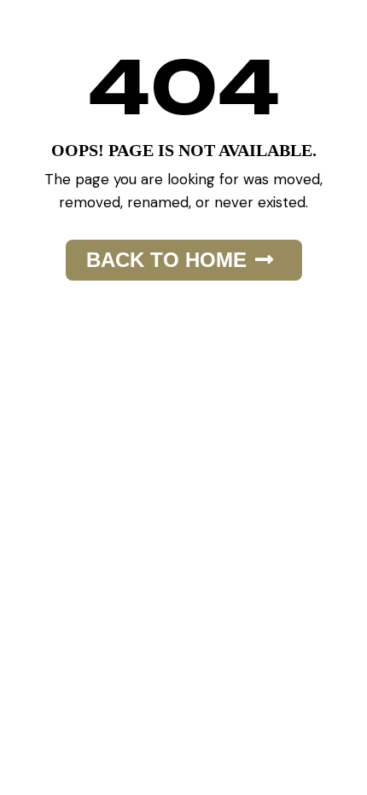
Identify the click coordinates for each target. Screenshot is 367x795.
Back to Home (166, 259)
